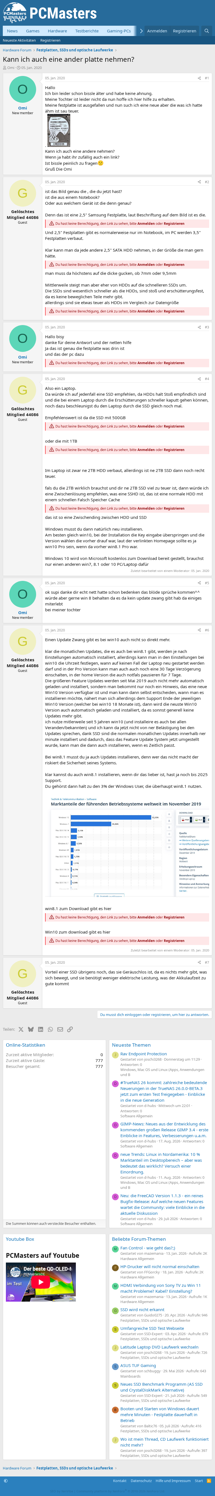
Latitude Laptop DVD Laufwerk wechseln (159, 1347)
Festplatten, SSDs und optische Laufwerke (155, 1320)
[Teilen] (199, 78)
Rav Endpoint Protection (143, 1053)
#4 (207, 378)
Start (199, 1480)
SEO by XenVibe (61, 1491)
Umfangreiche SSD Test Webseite (152, 1328)
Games (32, 31)
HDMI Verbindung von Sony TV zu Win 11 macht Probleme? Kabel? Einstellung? (160, 1288)
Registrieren (50, 40)
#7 (207, 962)
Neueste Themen (131, 1045)
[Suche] (206, 31)
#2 (207, 182)
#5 (207, 583)
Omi (10, 67)
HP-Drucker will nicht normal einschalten (159, 1266)
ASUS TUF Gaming (138, 1365)
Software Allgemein (136, 1115)
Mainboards (130, 1376)
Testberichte (87, 31)
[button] (6, 1481)
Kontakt (120, 1480)
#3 (207, 327)
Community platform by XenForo (120, 1491)
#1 (207, 78)
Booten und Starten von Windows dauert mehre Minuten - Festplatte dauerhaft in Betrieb (159, 1414)
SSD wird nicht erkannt (142, 1309)
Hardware (57, 31)
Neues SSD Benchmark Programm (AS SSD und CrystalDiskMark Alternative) (161, 1387)
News (12, 31)
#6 (207, 630)
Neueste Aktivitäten (19, 40)
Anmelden (146, 223)
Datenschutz (141, 1480)
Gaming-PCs (119, 31)
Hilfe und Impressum (173, 1480)
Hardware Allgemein (137, 1258)
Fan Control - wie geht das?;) (147, 1248)
